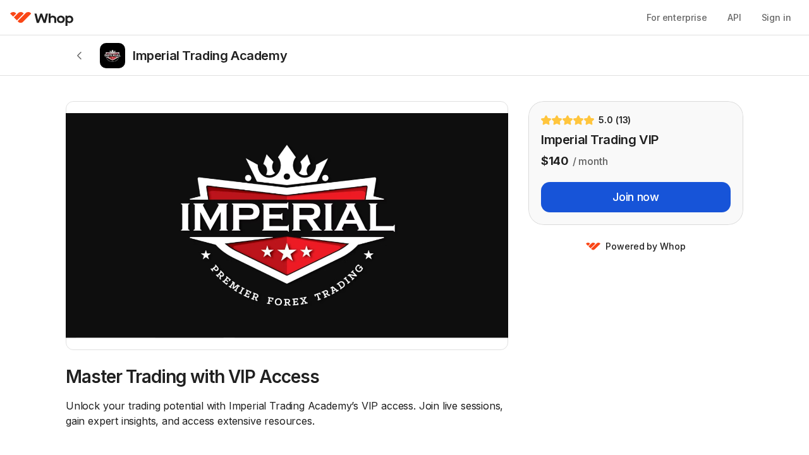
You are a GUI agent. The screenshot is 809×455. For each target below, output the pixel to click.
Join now (635, 196)
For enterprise (677, 17)
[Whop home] (42, 17)
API (734, 17)
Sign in (776, 17)
